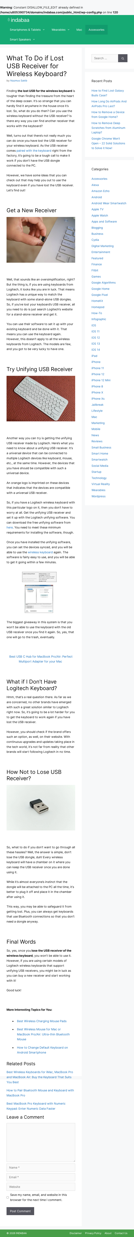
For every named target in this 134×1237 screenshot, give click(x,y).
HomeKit (97, 301)
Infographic (99, 319)
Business (97, 233)
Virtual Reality (101, 484)
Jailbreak (97, 404)
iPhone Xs (98, 398)
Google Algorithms (104, 282)
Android (97, 197)
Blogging (97, 227)
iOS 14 (96, 349)
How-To (97, 313)
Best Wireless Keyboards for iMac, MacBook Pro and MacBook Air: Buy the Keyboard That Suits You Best (40, 1077)
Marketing (98, 423)
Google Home (100, 288)
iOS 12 (96, 337)
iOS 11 (96, 331)
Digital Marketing (103, 246)
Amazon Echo (100, 191)
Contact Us (121, 1233)
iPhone (96, 362)
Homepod (98, 307)
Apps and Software (104, 221)
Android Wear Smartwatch (109, 203)
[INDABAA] (18, 20)
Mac (79, 29)
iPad (94, 356)
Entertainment (101, 252)
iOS (94, 325)
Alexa (95, 185)
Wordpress (99, 496)
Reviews (97, 441)
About (108, 1233)
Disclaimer (76, 1233)
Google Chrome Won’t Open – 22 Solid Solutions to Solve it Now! (108, 143)
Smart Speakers (20, 39)
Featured (97, 258)
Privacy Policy (93, 1233)
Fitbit (95, 270)
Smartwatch (100, 459)
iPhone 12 (98, 374)
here (10, 527)
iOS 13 (96, 343)
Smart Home (100, 453)
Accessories (96, 29)
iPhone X (97, 392)
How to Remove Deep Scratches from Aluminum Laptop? (108, 127)
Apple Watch (100, 215)
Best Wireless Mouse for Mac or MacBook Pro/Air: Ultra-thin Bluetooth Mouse (43, 1034)
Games (96, 276)
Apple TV (98, 209)
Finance (97, 264)
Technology (99, 478)
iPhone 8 (97, 386)
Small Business (101, 447)
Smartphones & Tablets (25, 29)
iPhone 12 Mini (101, 380)
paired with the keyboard (34, 150)
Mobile (96, 429)
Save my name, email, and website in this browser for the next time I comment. (38, 1197)
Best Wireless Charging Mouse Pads (42, 1021)
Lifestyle (97, 410)
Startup (96, 471)
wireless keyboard (40, 552)
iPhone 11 (98, 368)
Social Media (100, 465)
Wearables (59, 29)
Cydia (95, 239)
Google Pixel (100, 294)
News (95, 435)
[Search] (122, 58)
